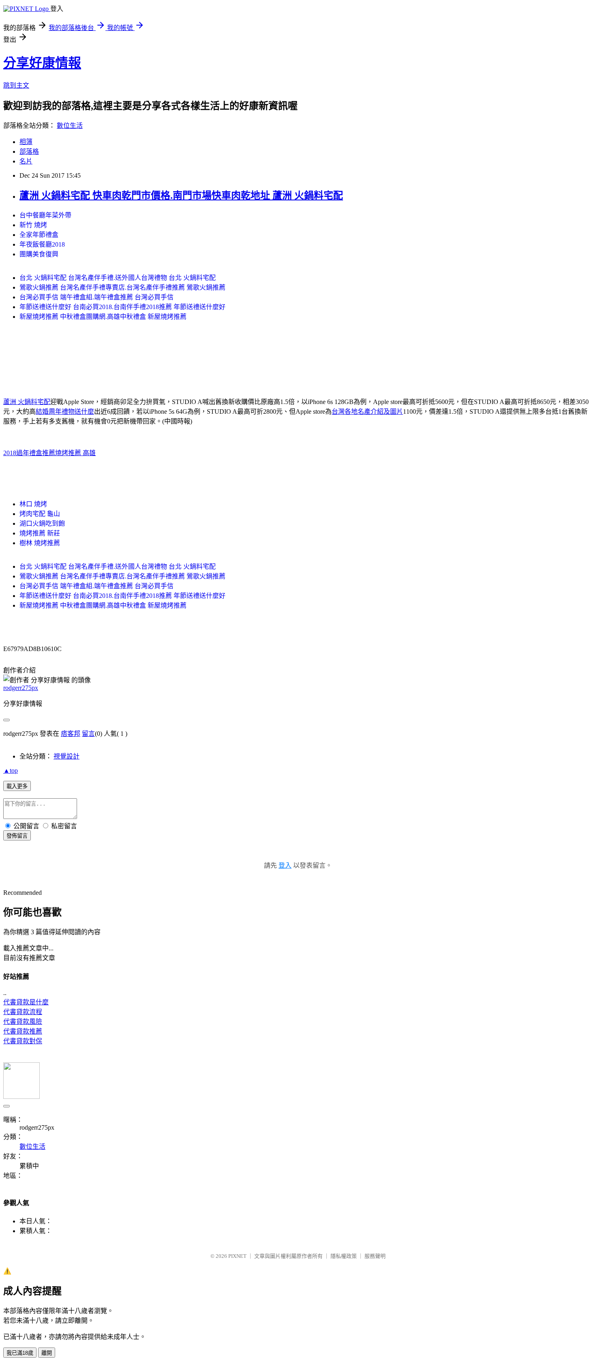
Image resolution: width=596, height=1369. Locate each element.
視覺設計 (66, 756)
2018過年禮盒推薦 (29, 452)
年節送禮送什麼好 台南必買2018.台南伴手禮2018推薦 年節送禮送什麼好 (122, 306)
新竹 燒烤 (33, 224)
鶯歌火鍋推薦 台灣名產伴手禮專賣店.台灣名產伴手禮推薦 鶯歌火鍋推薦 (122, 287)
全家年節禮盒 (38, 234)
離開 (46, 1353)
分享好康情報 (42, 63)
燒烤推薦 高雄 (75, 452)
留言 (88, 733)
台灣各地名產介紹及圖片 (367, 411)
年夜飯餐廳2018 (42, 244)
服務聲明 (375, 1256)
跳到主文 (16, 85)
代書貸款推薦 (22, 1031)
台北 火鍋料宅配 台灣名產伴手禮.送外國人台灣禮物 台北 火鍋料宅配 (117, 277)
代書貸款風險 (22, 1021)
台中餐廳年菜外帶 (45, 215)
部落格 (29, 151)
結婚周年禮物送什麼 (65, 411)
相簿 (25, 141)
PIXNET (237, 1256)
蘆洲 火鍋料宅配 (26, 401)
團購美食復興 (38, 254)
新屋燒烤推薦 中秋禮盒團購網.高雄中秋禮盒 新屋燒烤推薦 (103, 316)
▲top (10, 770)
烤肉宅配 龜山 (39, 513)
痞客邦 (70, 733)
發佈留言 (17, 836)
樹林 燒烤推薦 (39, 542)
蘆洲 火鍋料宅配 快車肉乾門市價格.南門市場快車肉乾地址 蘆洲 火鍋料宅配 (181, 195)
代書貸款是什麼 (26, 1002)
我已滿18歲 (19, 1353)
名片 (25, 161)
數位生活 (70, 125)
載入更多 (17, 786)
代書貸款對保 (22, 1041)
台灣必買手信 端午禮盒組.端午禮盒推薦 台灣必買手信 (96, 297)
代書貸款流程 (22, 1011)
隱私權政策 (343, 1256)
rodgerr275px (20, 687)
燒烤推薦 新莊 (39, 533)
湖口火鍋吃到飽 (42, 523)
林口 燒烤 (33, 504)
